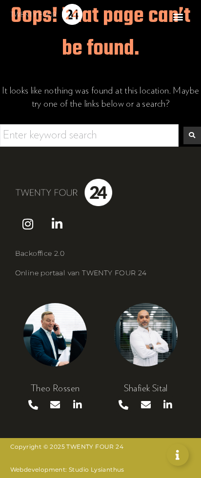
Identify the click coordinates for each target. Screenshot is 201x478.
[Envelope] (55, 405)
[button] (178, 17)
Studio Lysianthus (96, 469)
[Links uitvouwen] (178, 455)
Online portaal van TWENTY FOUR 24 (81, 272)
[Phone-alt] (33, 405)
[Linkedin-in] (57, 223)
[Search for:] (89, 135)
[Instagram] (28, 223)
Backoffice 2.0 (40, 253)
